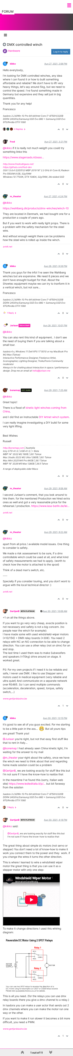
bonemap (15, 390)
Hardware (14, 50)
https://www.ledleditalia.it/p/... (27, 783)
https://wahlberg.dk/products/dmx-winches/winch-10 (36, 208)
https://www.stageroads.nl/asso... (23, 157)
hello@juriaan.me (41, 370)
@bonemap (10, 748)
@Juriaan (8, 739)
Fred (12, 141)
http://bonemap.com (13, 447)
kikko (13, 63)
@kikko (7, 148)
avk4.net (7, 246)
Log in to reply (60, 51)
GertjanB (14, 611)
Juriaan (14, 325)
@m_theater (10, 757)
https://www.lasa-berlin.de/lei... (50, 505)
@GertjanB (9, 770)
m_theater (15, 196)
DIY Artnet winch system (54, 417)
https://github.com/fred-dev (17, 167)
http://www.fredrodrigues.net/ (18, 164)
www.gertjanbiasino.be (15, 698)
